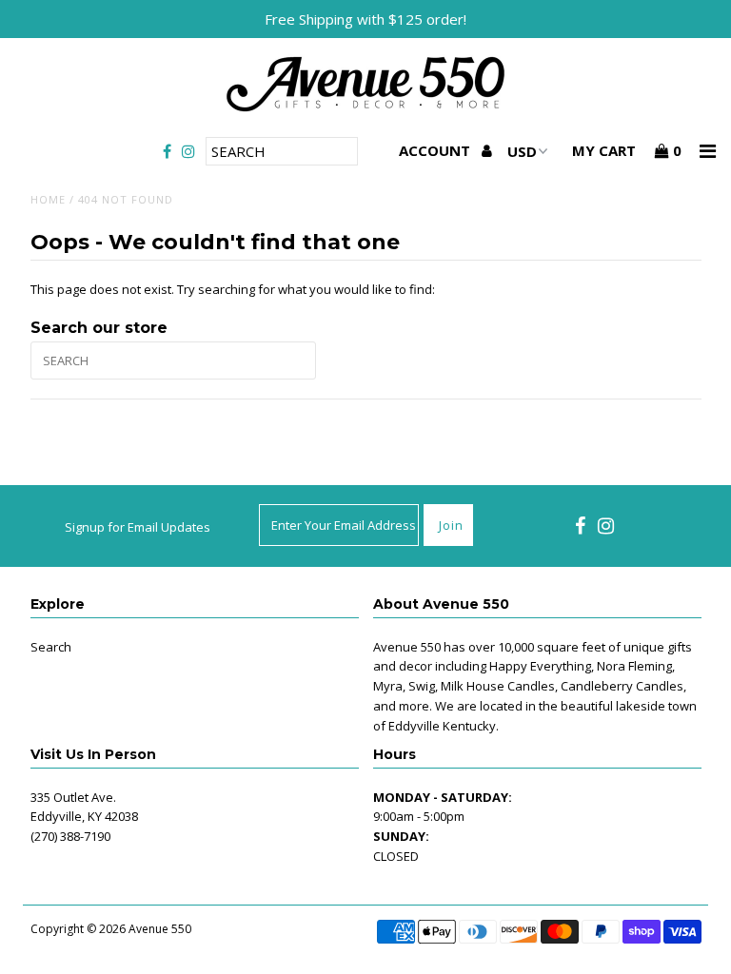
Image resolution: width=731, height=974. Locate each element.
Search (50, 646)
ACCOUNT (436, 150)
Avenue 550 (159, 929)
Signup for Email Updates (137, 527)
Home (48, 199)
